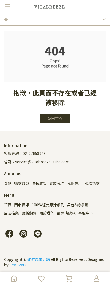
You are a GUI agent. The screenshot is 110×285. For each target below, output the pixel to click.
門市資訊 (21, 204)
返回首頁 (55, 118)
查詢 (7, 183)
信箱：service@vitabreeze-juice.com (36, 161)
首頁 (7, 204)
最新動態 (29, 213)
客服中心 (85, 213)
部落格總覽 (66, 213)
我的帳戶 (74, 183)
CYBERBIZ (18, 264)
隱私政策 (39, 183)
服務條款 (92, 183)
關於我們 (56, 183)
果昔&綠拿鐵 (77, 204)
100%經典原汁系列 (48, 204)
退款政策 (21, 183)
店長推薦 (11, 213)
